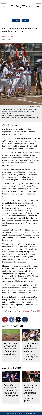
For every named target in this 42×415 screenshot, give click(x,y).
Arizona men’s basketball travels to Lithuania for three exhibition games (30, 393)
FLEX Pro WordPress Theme (19, 413)
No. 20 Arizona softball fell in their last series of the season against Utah (11, 348)
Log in (34, 413)
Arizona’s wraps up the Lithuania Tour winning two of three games (11, 390)
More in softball (12, 326)
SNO (30, 413)
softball (16, 20)
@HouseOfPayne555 (31, 311)
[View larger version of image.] (21, 74)
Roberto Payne (8, 36)
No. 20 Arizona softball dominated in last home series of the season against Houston (30, 351)
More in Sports (12, 367)
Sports (25, 20)
